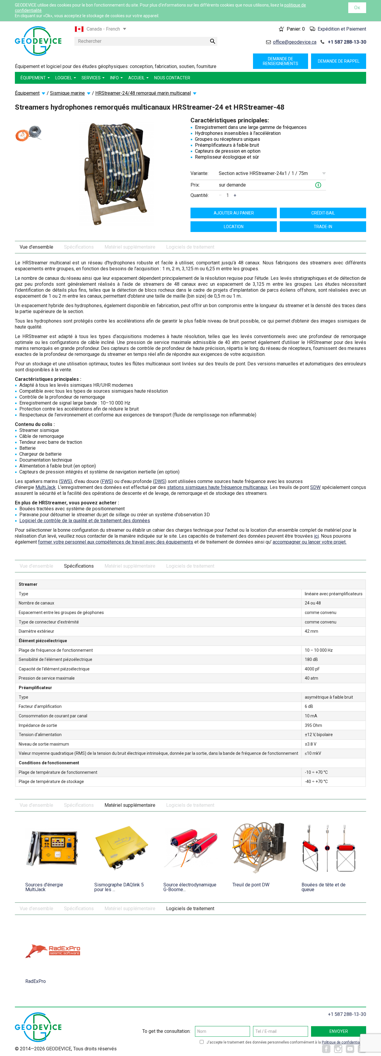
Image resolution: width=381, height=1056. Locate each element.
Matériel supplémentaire (129, 247)
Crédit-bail (323, 213)
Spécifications (79, 247)
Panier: (296, 29)
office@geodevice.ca (294, 42)
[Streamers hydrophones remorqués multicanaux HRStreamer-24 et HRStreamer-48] (116, 173)
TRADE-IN (323, 226)
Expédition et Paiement (342, 29)
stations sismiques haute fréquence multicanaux (217, 487)
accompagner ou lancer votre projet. (309, 542)
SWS (65, 481)
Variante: (199, 173)
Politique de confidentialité (343, 1042)
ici (316, 536)
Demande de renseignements (280, 61)
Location (233, 226)
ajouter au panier (234, 213)
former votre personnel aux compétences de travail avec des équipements (115, 542)
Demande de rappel (339, 61)
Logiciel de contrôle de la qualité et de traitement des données (84, 520)
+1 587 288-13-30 (347, 42)
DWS (159, 481)
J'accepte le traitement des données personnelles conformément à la (286, 1042)
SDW (315, 487)
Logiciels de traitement (190, 247)
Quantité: (199, 195)
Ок (357, 7)
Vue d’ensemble (36, 247)
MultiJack (45, 487)
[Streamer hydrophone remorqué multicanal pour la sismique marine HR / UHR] (28, 133)
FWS (107, 481)
